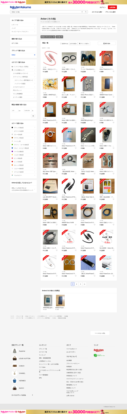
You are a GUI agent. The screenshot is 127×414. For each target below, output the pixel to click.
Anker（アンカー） (47, 37)
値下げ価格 (15, 43)
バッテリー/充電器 (20, 83)
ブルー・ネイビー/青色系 (21, 148)
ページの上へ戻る (100, 333)
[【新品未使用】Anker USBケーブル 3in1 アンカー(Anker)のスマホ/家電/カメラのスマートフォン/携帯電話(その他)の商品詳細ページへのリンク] (69, 160)
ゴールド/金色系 (19, 172)
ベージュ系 (17, 141)
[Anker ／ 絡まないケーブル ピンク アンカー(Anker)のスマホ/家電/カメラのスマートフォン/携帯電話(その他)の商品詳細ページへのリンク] (50, 58)
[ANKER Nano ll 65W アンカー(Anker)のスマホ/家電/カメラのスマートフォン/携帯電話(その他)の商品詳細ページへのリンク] (69, 211)
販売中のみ (65, 43)
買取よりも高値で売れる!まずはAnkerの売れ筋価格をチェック (22, 189)
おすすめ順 (73, 43)
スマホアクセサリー (19, 87)
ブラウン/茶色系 (19, 138)
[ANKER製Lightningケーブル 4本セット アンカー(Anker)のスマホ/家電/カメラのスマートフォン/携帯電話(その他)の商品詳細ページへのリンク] (88, 109)
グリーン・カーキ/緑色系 (21, 145)
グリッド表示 (84, 43)
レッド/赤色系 (18, 162)
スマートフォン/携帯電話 (20, 77)
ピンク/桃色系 (18, 158)
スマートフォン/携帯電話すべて (24, 80)
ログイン (103, 7)
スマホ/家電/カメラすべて (20, 73)
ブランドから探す (110, 12)
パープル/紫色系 (19, 151)
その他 (58, 37)
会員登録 (112, 7)
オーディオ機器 (17, 97)
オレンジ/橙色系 (19, 165)
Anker (13, 55)
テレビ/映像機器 (18, 94)
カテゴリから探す (97, 12)
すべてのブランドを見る (19, 395)
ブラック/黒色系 (19, 128)
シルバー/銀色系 (19, 168)
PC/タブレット (17, 90)
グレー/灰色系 (18, 134)
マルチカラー (18, 175)
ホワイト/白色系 (19, 131)
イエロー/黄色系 (19, 155)
